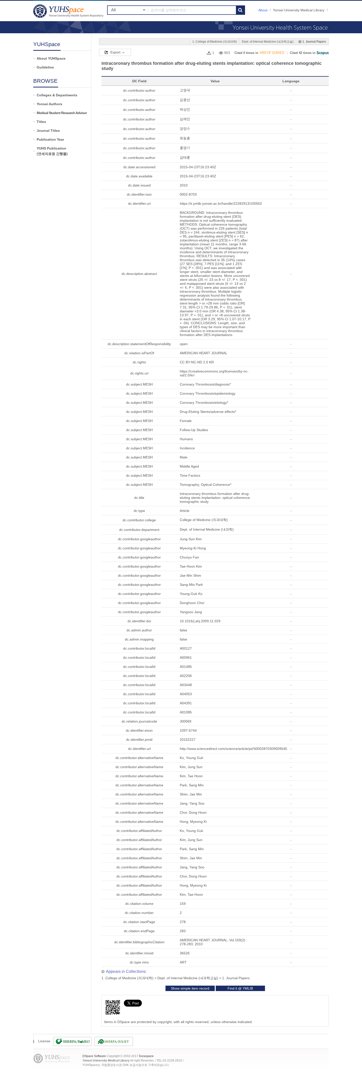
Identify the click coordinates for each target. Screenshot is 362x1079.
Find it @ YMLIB (240, 988)
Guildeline (45, 67)
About (262, 10)
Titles (41, 122)
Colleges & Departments (57, 95)
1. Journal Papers (314, 41)
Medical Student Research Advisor (62, 113)
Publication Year (50, 139)
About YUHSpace (51, 58)
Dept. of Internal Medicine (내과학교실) (268, 41)
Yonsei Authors (49, 104)
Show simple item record (190, 988)
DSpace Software (94, 1056)
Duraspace (146, 1056)
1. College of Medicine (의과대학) (214, 41)
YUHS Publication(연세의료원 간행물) (52, 151)
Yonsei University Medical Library (298, 10)
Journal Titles (48, 131)
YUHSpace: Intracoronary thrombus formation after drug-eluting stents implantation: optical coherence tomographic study (69, 11)
